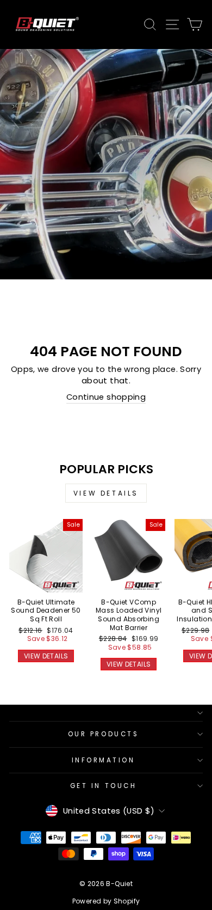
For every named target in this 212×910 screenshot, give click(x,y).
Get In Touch (103, 785)
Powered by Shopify (106, 901)
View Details (106, 493)
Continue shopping (106, 397)
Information (103, 760)
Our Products (103, 734)
